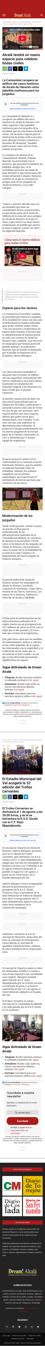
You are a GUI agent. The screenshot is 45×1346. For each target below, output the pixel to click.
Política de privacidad (19, 1336)
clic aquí (33, 680)
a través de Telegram (21, 705)
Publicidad (30, 1339)
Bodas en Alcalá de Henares (22, 22)
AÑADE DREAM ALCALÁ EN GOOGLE (22, 109)
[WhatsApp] (4, 68)
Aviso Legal (6, 1336)
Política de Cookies (34, 1336)
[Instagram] (13, 1327)
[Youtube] (38, 1327)
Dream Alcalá (6, 22)
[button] (4, 15)
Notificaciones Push (18, 1339)
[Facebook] (10, 68)
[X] (15, 68)
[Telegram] (26, 68)
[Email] (20, 68)
